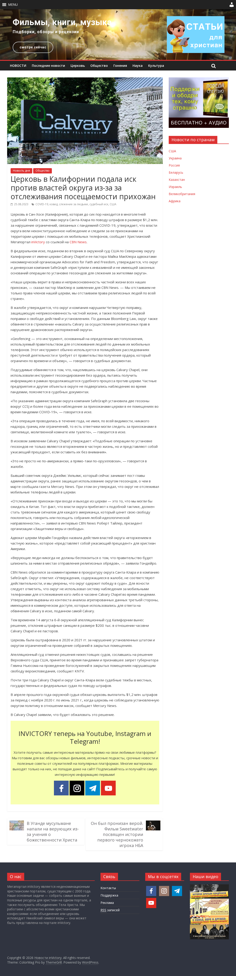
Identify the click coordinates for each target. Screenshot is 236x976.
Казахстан (177, 179)
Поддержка (109, 895)
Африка (174, 201)
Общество (99, 65)
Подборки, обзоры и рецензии (46, 31)
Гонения (120, 65)
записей (110, 910)
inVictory (38, 242)
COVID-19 (41, 204)
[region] (118, 34)
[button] (13, 4)
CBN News (78, 242)
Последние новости (48, 65)
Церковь (78, 65)
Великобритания (182, 194)
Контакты (108, 888)
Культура (156, 65)
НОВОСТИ (18, 65)
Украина (175, 158)
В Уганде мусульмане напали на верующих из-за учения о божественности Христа (53, 832)
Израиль (175, 187)
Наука (138, 65)
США (113, 204)
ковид (54, 204)
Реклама (107, 902)
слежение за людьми (73, 204)
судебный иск (98, 204)
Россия (174, 165)
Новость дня (21, 171)
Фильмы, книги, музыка (62, 22)
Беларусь (176, 172)
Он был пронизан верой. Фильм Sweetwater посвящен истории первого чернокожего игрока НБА (117, 834)
